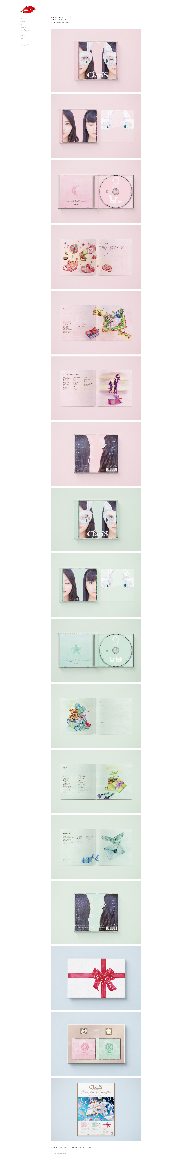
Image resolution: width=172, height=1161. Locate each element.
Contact (23, 22)
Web (22, 38)
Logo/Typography (26, 30)
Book (22, 33)
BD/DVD (23, 27)
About (22, 19)
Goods (23, 36)
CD (21, 24)
